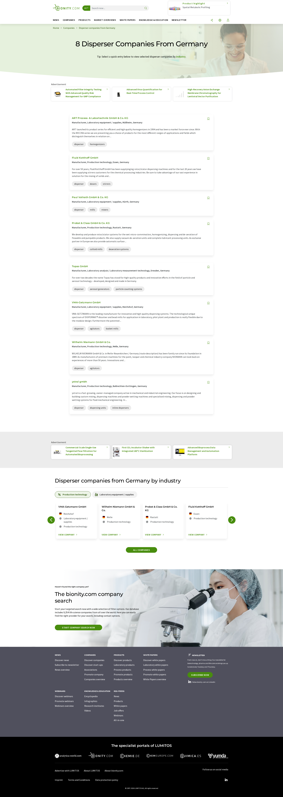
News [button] (56, 20)
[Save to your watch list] (208, 119)
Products (118, 701)
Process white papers (154, 669)
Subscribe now (200, 674)
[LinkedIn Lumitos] (226, 779)
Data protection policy (106, 779)
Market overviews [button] (105, 20)
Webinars (118, 715)
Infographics (90, 701)
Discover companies (94, 660)
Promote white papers (154, 674)
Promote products (123, 674)
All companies (141, 549)
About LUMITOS (92, 770)
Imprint (59, 779)
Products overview (123, 679)
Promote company (93, 674)
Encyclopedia (91, 696)
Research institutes (94, 705)
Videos (87, 710)
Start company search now (78, 627)
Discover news (62, 660)
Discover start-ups (93, 664)
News (116, 696)
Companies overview (94, 679)
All (85, 8)
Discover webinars (64, 696)
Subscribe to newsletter (67, 664)
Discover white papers (154, 660)
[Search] (146, 8)
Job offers (119, 710)
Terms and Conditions (79, 779)
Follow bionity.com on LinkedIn (203, 682)
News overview (62, 669)
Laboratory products (124, 664)
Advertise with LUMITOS (67, 770)
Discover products (123, 660)
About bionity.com (114, 770)
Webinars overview (64, 705)
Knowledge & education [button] (153, 20)
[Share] (212, 20)
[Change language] (220, 20)
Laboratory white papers (155, 664)
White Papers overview (154, 679)
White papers (120, 705)
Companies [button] (69, 20)
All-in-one (119, 720)
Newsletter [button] (179, 20)
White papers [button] (128, 20)
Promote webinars (64, 701)
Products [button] (85, 20)
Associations (90, 669)
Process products (122, 669)
